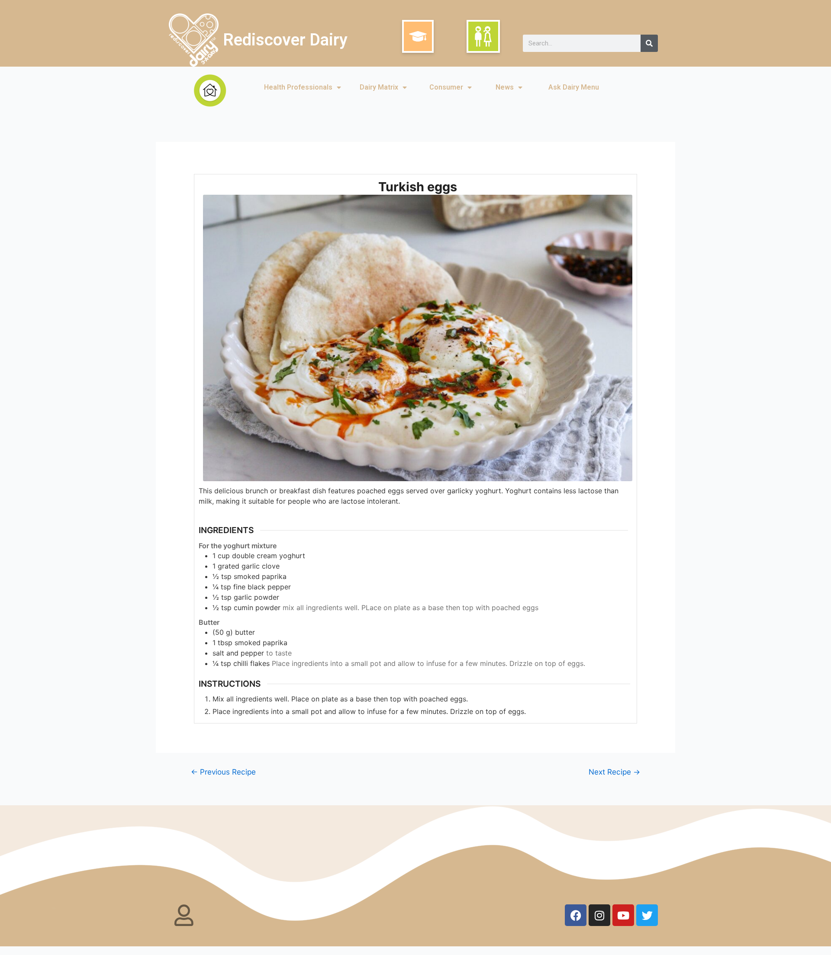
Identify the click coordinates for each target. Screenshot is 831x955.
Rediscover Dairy (285, 39)
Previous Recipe (223, 771)
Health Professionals (298, 87)
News (505, 87)
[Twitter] (647, 915)
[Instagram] (599, 915)
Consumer (446, 87)
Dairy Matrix (379, 87)
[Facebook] (575, 915)
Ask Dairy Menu (573, 87)
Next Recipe (614, 771)
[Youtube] (623, 915)
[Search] (649, 43)
